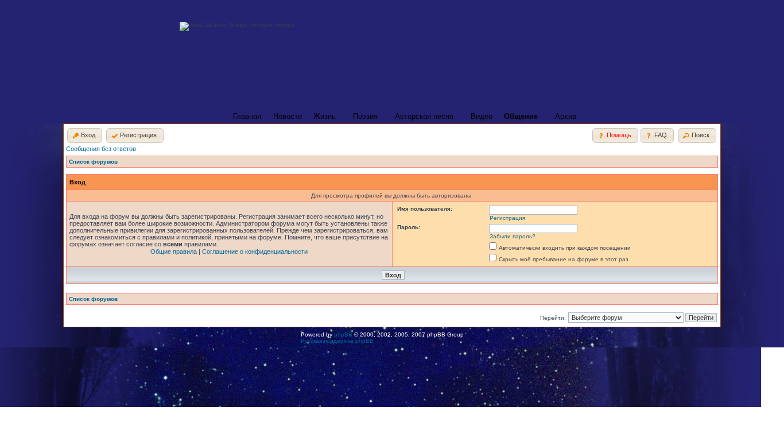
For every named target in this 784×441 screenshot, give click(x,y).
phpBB (343, 334)
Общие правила (173, 251)
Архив (565, 116)
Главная (247, 116)
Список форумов (93, 161)
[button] (84, 135)
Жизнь (324, 116)
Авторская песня (424, 116)
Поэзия (365, 116)
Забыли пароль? (512, 236)
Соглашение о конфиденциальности (255, 251)
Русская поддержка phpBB (337, 341)
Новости (287, 116)
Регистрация (507, 218)
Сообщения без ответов (101, 148)
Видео (481, 116)
